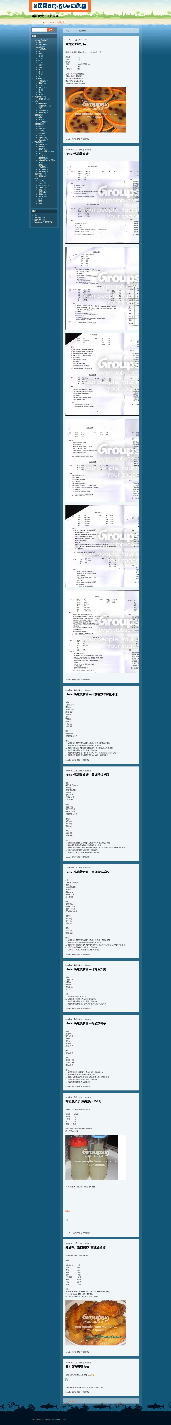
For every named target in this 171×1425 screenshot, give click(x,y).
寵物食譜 (37, 115)
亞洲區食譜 (38, 97)
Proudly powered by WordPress (40, 1419)
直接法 (40, 196)
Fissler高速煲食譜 (77, 153)
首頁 (35, 22)
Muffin (40, 146)
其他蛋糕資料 (43, 106)
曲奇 (40, 153)
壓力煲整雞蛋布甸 (77, 1366)
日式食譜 (37, 119)
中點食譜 (37, 78)
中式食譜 (37, 47)
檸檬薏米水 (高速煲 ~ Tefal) (83, 1101)
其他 (36, 101)
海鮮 (40, 53)
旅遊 (40, 108)
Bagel (40, 180)
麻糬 (40, 203)
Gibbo (64, 1419)
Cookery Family (40, 40)
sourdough (42, 185)
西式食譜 (37, 124)
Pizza (40, 183)
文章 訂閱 (39, 217)
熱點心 (40, 87)
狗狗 (40, 117)
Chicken (41, 126)
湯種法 (40, 194)
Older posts (70, 1401)
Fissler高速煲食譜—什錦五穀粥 (85, 969)
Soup (40, 135)
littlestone (88, 40)
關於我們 (61, 22)
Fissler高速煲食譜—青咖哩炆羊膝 (87, 774)
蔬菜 (40, 65)
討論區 (44, 22)
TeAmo (67, 1211)
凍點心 (40, 83)
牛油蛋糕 (41, 167)
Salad (40, 131)
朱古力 (40, 156)
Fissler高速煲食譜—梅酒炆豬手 (85, 1023)
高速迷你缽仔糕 (75, 44)
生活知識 (41, 110)
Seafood (41, 133)
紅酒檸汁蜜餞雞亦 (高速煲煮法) (85, 1247)
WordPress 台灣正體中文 (43, 222)
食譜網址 (41, 112)
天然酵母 (41, 192)
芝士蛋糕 (41, 169)
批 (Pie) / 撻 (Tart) (44, 151)
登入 (36, 215)
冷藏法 (40, 190)
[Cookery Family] (60, 6)
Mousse (41, 144)
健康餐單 (41, 103)
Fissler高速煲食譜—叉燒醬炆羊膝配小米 (91, 694)
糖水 (40, 92)
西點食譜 (37, 142)
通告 (40, 42)
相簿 (52, 22)
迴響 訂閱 (39, 220)
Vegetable (42, 137)
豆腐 (40, 67)
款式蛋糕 (41, 158)
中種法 (40, 187)
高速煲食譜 (76, 139)
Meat (40, 128)
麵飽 (36, 178)
